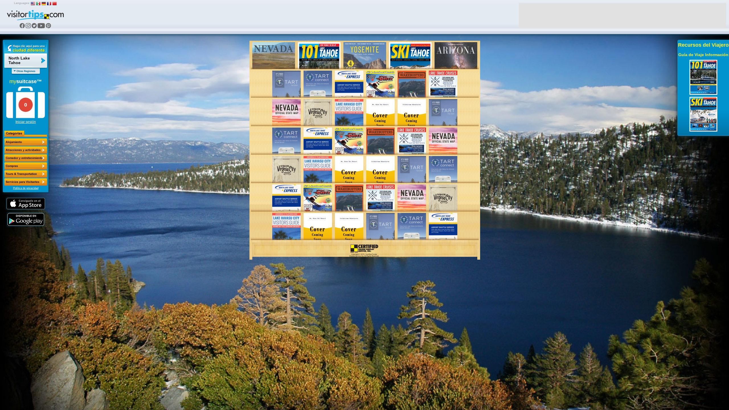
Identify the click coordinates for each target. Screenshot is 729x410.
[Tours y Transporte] (25, 174)
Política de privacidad (25, 188)
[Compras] (25, 166)
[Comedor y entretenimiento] (25, 158)
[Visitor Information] (25, 182)
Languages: (22, 3)
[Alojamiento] (25, 142)
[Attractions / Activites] (25, 150)
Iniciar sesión (25, 122)
